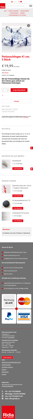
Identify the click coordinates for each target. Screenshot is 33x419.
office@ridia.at (26, 117)
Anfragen (16, 101)
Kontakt (4, 374)
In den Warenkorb (19, 90)
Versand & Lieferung (7, 367)
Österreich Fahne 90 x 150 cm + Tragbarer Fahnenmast (21, 187)
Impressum (11, 337)
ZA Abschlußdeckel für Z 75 (21, 200)
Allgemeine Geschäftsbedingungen (11, 362)
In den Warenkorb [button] (18, 168)
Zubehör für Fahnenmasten (8, 111)
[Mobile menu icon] (30, 6)
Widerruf (4, 369)
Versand (6, 72)
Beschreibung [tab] (6, 129)
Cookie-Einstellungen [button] (7, 386)
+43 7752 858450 (14, 391)
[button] (2, 2)
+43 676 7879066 (19, 394)
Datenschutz (5, 372)
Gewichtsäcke (16, 161)
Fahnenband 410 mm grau (20, 213)
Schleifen (15, 109)
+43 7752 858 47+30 (15, 396)
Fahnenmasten (8, 109)
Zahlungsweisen (6, 365)
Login (15, 1)
